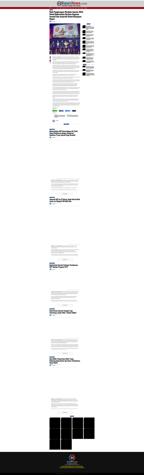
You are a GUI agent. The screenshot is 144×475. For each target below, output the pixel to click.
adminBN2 (53, 21)
